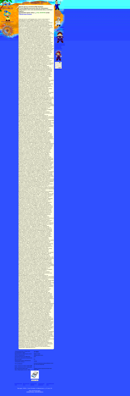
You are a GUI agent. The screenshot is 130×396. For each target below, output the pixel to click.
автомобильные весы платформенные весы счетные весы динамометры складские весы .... (60, 46)
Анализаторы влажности (41, 384)
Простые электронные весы (51, 2)
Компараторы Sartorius (33, 384)
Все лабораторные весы (7, 8)
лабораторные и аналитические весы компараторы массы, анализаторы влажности (59, 13)
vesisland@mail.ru (30, 391)
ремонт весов (58, 61)
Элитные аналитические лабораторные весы (25, 2)
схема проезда (58, 69)
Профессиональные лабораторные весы (35, 2)
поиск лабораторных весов (7, 21)
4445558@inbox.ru (39, 391)
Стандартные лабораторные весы (44, 2)
